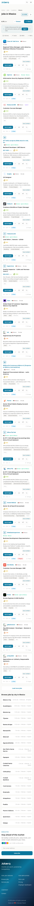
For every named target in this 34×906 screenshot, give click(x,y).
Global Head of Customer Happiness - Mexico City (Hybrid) (15, 305)
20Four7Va (10, 468)
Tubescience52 (11, 234)
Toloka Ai (9, 204)
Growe (9, 595)
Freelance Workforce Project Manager (16, 207)
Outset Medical (11, 502)
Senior (15, 35)
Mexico (24, 41)
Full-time (6, 35)
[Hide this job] (26, 65)
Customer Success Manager (12, 108)
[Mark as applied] (15, 65)
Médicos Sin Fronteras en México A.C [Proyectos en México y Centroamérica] (17, 366)
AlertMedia (10, 565)
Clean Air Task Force (13, 41)
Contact (3, 893)
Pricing (20, 882)
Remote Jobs (5, 882)
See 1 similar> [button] (26, 348)
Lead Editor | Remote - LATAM (13, 239)
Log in (25, 29)
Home (3, 10)
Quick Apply (8, 65)
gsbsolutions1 (11, 624)
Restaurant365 (11, 105)
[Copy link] (22, 65)
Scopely (9, 174)
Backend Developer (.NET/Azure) (14, 147)
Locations (13, 10)
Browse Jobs (5, 879)
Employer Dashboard (24, 885)
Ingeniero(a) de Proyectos (12, 336)
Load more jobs (17, 688)
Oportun (9, 75)
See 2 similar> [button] (26, 61)
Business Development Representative (16, 538)
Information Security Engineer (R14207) (16, 78)
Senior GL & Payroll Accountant (13, 506)
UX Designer (7, 177)
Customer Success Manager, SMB (14, 568)
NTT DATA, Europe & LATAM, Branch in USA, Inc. (15, 141)
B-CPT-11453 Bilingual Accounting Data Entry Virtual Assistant (16, 439)
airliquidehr (10, 656)
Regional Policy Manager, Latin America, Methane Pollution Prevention (17, 48)
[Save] (19, 65)
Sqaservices (10, 266)
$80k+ (23, 35)
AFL (8, 332)
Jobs (8, 10)
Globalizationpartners (13, 532)
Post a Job (21, 879)
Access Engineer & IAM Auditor (13, 598)
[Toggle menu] (31, 2)
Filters (29, 21)
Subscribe (17, 853)
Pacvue (9, 400)
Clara (8, 300)
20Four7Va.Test (11, 432)
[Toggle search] (27, 2)
